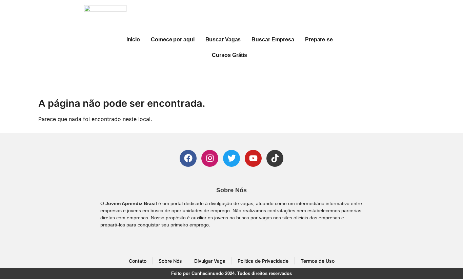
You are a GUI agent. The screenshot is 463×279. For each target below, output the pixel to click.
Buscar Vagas (223, 39)
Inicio (133, 39)
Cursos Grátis (229, 55)
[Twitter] (231, 158)
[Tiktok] (274, 158)
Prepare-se (319, 39)
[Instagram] (209, 158)
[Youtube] (253, 158)
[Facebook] (188, 158)
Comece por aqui (173, 39)
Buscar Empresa (272, 39)
